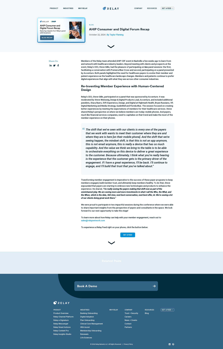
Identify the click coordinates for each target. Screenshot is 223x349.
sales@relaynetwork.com (93, 220)
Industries (84, 310)
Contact (128, 324)
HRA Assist (85, 327)
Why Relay (113, 310)
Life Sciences (86, 338)
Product (57, 310)
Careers (128, 317)
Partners (128, 327)
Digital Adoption (87, 317)
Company (128, 310)
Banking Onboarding (89, 313)
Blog (147, 313)
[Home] (111, 8)
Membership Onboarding (90, 331)
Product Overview (60, 313)
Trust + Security (131, 313)
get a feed (127, 235)
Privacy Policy (128, 344)
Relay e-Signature (61, 320)
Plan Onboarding (87, 320)
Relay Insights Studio (62, 334)
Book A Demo (87, 286)
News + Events (131, 320)
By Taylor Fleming (115, 34)
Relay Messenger (60, 324)
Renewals (84, 334)
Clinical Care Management (91, 324)
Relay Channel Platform (63, 317)
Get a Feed (166, 310)
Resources (149, 310)
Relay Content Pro (61, 331)
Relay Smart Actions (62, 327)
